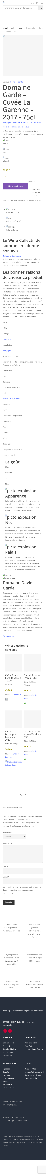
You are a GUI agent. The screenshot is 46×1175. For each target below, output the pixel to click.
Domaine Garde (16, 82)
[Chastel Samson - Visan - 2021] (32, 662)
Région (13, 28)
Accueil (5, 28)
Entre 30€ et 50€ (19, 122)
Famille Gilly (7, 1046)
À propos (6, 1069)
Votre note (7, 832)
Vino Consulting (31, 1043)
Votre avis (7, 843)
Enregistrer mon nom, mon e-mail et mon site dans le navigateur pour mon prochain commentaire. (22, 890)
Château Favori (9, 1043)
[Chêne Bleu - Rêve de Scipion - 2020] (13, 662)
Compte (6, 1072)
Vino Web (28, 1046)
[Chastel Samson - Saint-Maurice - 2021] (32, 719)
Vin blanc (37, 122)
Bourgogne (7, 122)
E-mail (6, 877)
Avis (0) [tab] (23, 794)
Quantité (31, 181)
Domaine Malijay (9, 1049)
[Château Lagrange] (13, 769)
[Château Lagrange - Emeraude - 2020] (13, 719)
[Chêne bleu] (6, 700)
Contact (28, 1063)
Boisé (11, 399)
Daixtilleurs (7, 1055)
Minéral (17, 399)
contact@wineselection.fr (35, 1072)
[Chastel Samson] (25, 704)
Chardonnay (7, 339)
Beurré (5, 399)
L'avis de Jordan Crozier (12, 256)
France (21, 28)
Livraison (6, 1075)
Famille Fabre (8, 1052)
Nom (5, 867)
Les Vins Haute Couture (34, 1049)
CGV (4, 1078)
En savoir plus (8, 636)
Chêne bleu (17, 695)
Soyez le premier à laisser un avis (16, 127)
